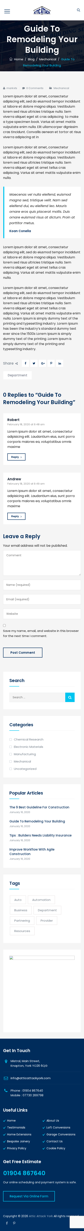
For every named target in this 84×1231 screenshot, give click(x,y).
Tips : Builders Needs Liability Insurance (40, 835)
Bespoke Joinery (18, 1141)
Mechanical (61, 88)
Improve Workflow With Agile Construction (31, 851)
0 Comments (34, 88)
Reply (15, 457)
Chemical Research (28, 739)
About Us (52, 1121)
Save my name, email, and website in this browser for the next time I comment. (41, 633)
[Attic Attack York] (42, 10)
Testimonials (16, 1127)
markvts (12, 88)
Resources (22, 931)
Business (20, 910)
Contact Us (54, 1141)
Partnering (22, 920)
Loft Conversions (58, 1127)
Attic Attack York (41, 1216)
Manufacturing (25, 754)
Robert (13, 420)
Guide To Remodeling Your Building (37, 821)
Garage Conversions (60, 1134)
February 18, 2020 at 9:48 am (26, 424)
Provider (47, 920)
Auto (18, 900)
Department (17, 375)
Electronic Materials (28, 747)
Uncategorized (25, 769)
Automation (41, 900)
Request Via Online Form (29, 1196)
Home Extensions (19, 1134)
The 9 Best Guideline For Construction (39, 807)
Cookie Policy (55, 1148)
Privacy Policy (16, 1148)
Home (17, 59)
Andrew (14, 479)
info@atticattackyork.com (31, 1078)
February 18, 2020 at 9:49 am (26, 484)
